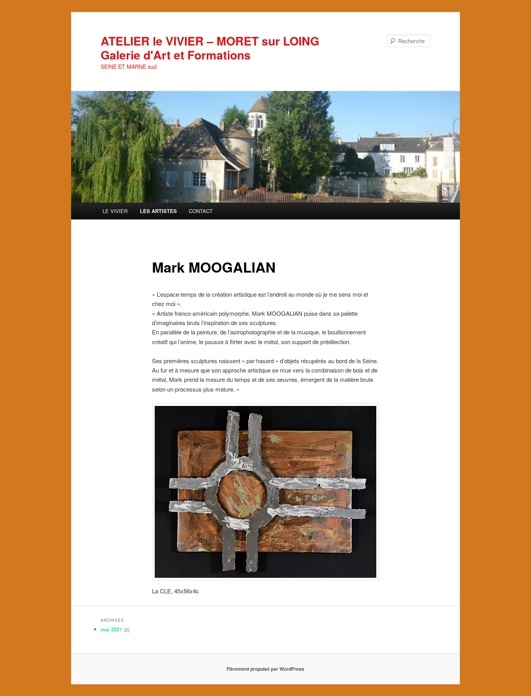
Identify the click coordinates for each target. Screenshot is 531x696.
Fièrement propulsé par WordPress (265, 668)
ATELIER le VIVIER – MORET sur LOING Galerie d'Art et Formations (210, 47)
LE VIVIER (115, 211)
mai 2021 (111, 629)
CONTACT (201, 211)
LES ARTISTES (158, 211)
